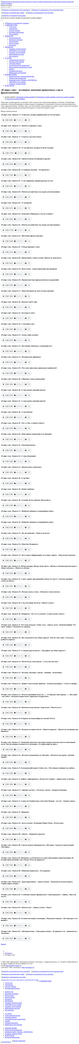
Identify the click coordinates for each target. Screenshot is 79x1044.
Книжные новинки (16, 40)
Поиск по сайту (6, 5)
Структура (12, 27)
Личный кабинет (15, 63)
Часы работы (13, 34)
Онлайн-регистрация (16, 62)
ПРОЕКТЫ (9, 47)
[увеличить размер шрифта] (11, 18)
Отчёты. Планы (14, 30)
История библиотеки (16, 32)
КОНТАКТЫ (9, 85)
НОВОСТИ (9, 36)
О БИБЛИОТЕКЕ (11, 25)
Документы (13, 29)
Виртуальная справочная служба (20, 67)
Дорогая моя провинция (17, 78)
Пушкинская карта (15, 71)
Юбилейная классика (16, 54)
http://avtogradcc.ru (28, 967)
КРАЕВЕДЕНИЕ (11, 74)
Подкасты (12, 45)
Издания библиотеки (12, 1037)
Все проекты (13, 56)
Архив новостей (15, 38)
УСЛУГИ (8, 58)
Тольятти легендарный (17, 52)
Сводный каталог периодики (19, 65)
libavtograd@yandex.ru (13, 965)
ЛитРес (11, 69)
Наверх (3, 944)
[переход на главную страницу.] (17, 23)
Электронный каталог (17, 60)
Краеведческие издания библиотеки (21, 76)
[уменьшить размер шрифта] (31, 18)
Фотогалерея (13, 41)
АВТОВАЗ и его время (17, 51)
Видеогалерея (14, 43)
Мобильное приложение (17, 73)
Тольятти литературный (17, 49)
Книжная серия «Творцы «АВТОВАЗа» (23, 80)
